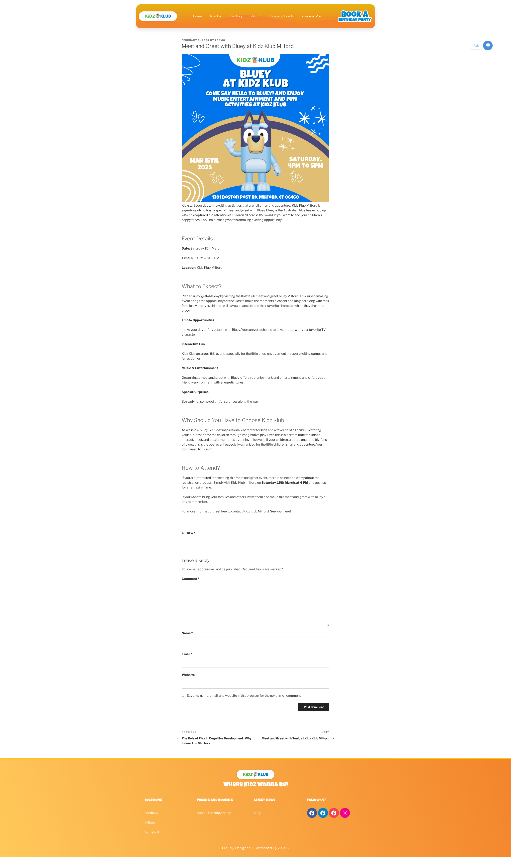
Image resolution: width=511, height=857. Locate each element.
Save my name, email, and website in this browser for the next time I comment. (244, 695)
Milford (255, 16)
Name (187, 633)
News (191, 533)
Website (188, 675)
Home (197, 16)
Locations (153, 800)
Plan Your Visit (312, 16)
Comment (190, 579)
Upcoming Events (281, 16)
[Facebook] (312, 813)
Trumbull (216, 16)
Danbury (236, 16)
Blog (257, 813)
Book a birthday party (213, 813)
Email (187, 654)
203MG (220, 40)
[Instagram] (345, 813)
